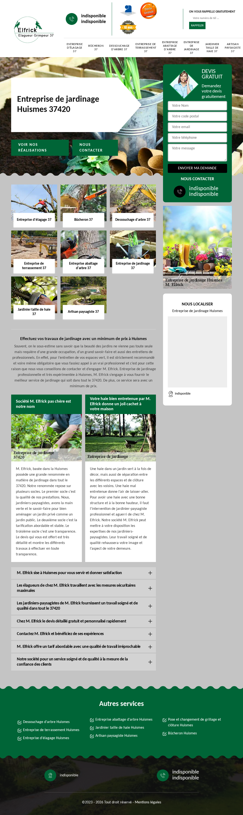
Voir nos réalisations (32, 147)
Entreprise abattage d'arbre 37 (170, 48)
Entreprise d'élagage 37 (75, 48)
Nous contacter (91, 147)
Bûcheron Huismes (182, 733)
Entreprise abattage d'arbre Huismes (123, 720)
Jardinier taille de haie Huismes (119, 728)
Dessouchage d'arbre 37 (119, 47)
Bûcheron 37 (95, 47)
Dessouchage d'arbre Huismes (46, 722)
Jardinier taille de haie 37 (212, 48)
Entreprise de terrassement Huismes (51, 730)
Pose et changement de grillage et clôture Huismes (194, 722)
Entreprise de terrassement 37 (145, 48)
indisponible (93, 16)
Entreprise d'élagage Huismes (46, 738)
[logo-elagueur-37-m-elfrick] (32, 29)
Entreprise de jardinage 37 (192, 48)
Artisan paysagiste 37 (233, 48)
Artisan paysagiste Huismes (116, 736)
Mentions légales (148, 802)
